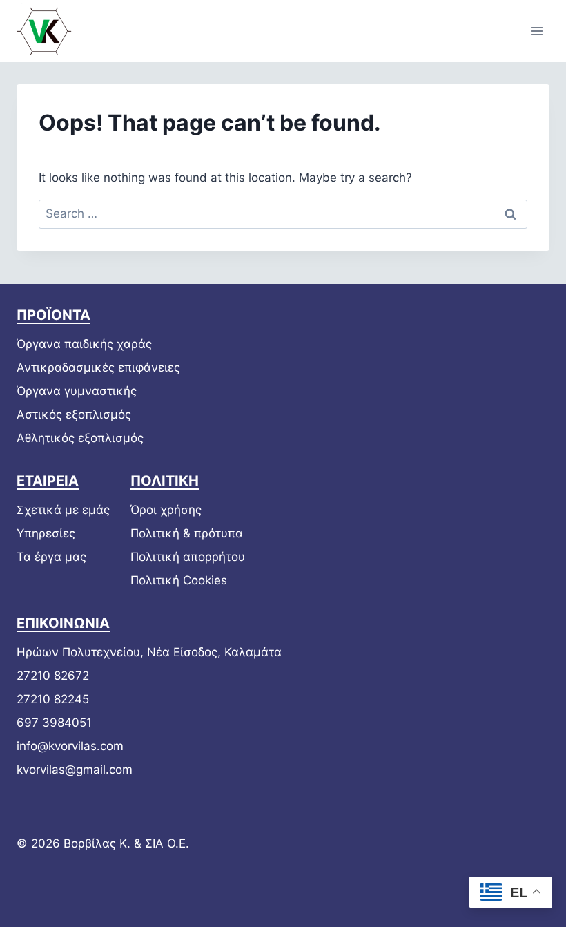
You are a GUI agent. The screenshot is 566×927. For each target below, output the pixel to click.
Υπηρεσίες (46, 533)
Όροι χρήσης (166, 510)
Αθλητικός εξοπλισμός (80, 438)
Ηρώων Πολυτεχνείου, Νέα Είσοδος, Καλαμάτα (149, 652)
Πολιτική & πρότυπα (186, 533)
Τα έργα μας (51, 557)
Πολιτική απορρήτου (187, 557)
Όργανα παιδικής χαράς (84, 344)
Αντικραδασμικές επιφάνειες (98, 367)
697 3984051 (54, 722)
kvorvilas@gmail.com (75, 769)
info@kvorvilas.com (70, 746)
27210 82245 (53, 699)
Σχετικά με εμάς (63, 510)
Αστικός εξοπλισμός (74, 414)
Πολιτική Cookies (178, 580)
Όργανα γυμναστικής (77, 391)
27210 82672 (53, 675)
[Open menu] (536, 30)
